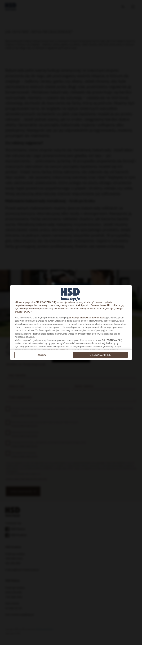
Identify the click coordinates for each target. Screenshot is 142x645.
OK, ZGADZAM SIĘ (100, 354)
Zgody (42, 354)
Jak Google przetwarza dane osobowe (87, 317)
